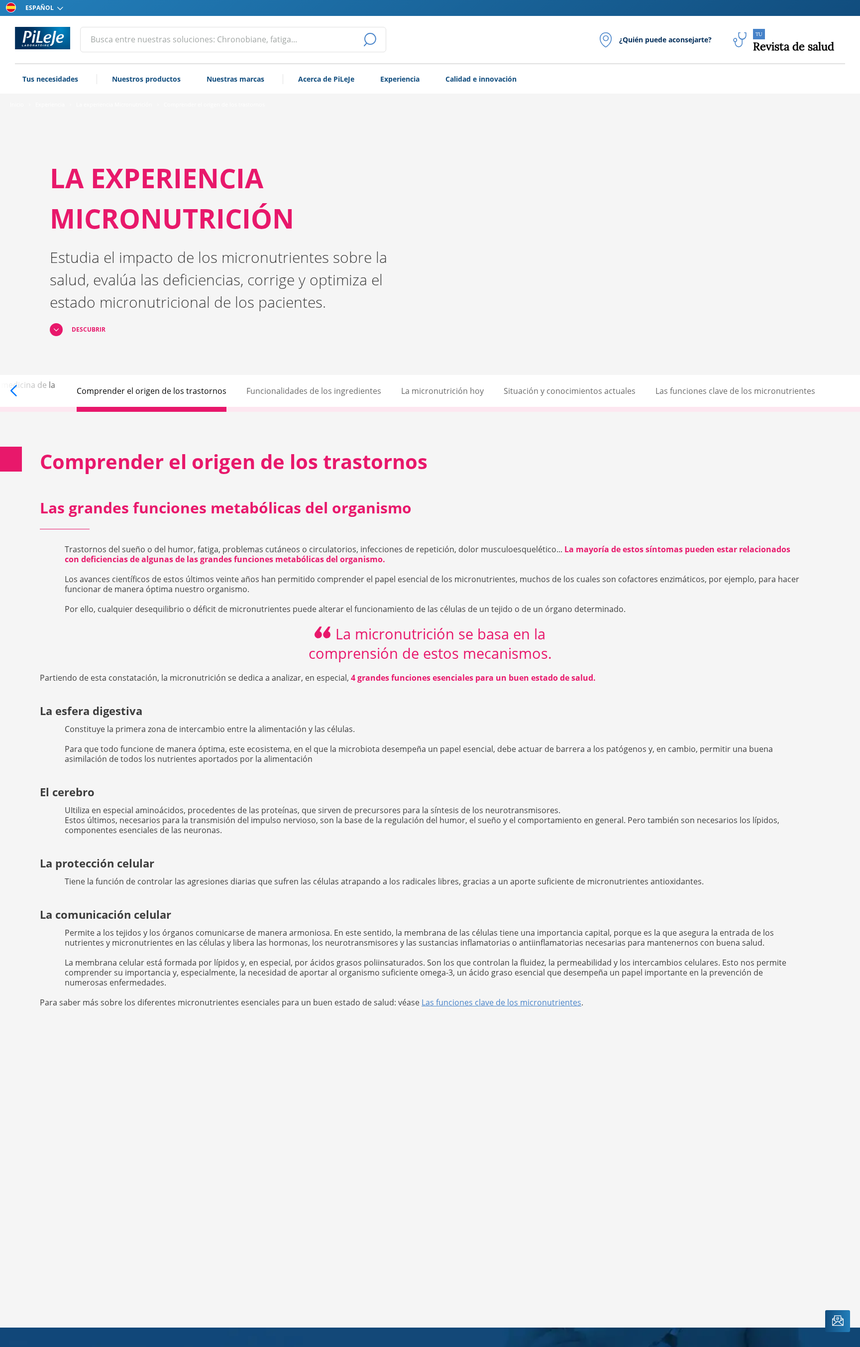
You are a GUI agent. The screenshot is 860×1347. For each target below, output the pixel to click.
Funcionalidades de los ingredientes (313, 390)
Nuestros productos (146, 79)
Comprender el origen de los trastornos (151, 390)
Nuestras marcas (235, 79)
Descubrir (89, 329)
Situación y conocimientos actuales (570, 390)
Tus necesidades (50, 79)
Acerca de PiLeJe (326, 79)
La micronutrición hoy (442, 390)
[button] (23, 391)
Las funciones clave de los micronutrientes (735, 390)
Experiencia (400, 79)
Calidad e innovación (481, 79)
